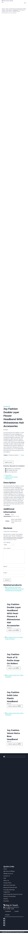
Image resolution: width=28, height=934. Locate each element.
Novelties (6, 901)
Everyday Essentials (9, 889)
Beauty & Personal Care (10, 887)
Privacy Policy (7, 883)
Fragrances (6, 892)
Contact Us (6, 876)
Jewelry (5, 898)
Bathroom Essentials (9, 885)
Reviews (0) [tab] (8, 478)
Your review (7, 548)
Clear (22, 455)
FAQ (4, 878)
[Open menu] (25, 3)
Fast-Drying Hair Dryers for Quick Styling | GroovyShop (12, 895)
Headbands (6, 406)
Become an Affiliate (9, 871)
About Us (6, 880)
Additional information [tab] (11, 477)
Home (5, 869)
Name (5, 566)
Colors (6, 455)
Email (5, 572)
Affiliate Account (8, 873)
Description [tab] (8, 475)
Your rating (7, 542)
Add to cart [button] (11, 630)
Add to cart (8, 462)
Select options (12, 706)
